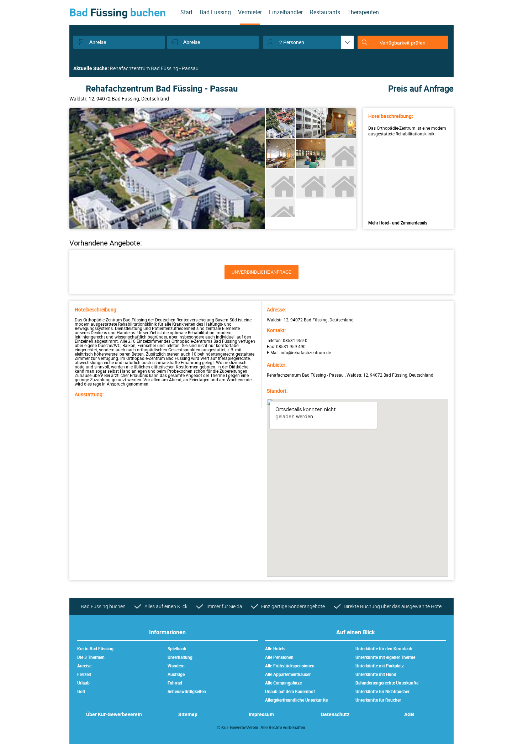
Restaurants (325, 12)
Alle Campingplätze (283, 683)
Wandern (176, 665)
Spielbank (177, 648)
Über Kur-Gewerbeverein (114, 714)
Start (186, 12)
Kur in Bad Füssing (95, 648)
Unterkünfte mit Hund (375, 674)
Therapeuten (363, 12)
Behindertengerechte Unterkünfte (386, 683)
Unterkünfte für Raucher (378, 700)
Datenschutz (335, 714)
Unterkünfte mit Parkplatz (379, 665)
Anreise (84, 665)
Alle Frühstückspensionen (290, 665)
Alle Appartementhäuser (288, 674)
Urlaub (83, 683)
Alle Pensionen (279, 657)
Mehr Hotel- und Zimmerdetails (397, 223)
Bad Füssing (215, 12)
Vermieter (250, 12)
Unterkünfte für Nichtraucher (382, 691)
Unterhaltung (180, 657)
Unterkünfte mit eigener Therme (385, 657)
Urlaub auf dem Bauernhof (290, 691)
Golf (81, 691)
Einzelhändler (286, 12)
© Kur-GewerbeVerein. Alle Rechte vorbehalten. (261, 727)
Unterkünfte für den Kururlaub (383, 648)
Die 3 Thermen (91, 657)
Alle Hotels (275, 648)
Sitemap (187, 714)
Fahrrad (175, 683)
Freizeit (84, 674)
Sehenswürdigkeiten (187, 691)
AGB (409, 714)
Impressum (261, 714)
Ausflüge (176, 674)
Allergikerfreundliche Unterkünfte (296, 700)
